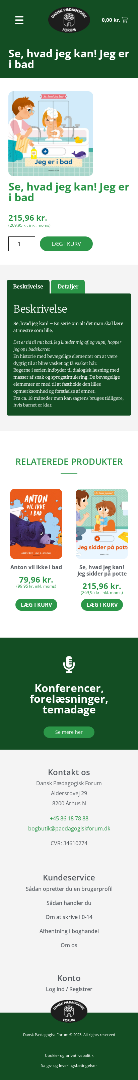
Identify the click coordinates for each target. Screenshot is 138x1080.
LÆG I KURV (66, 244)
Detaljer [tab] (68, 286)
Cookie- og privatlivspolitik (69, 1055)
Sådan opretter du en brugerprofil (69, 889)
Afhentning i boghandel (69, 931)
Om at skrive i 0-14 (69, 917)
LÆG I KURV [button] (36, 604)
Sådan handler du (69, 903)
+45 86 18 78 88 (69, 818)
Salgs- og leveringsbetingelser (69, 1065)
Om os (69, 945)
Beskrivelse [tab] (28, 286)
